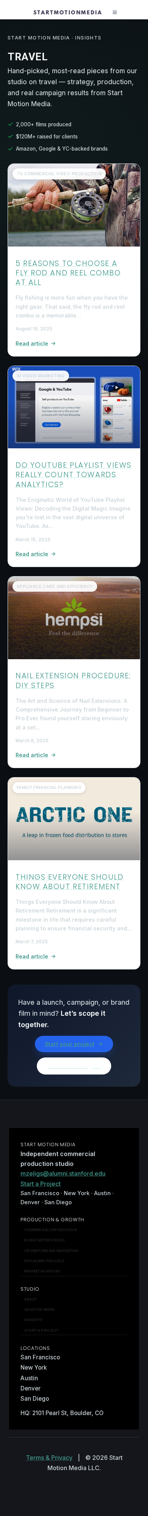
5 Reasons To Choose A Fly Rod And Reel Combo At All (68, 273)
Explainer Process (44, 1261)
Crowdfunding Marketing (51, 1251)
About (30, 1299)
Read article (32, 343)
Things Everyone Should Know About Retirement (69, 882)
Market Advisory (42, 1271)
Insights (33, 1320)
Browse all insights (74, 1066)
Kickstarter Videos (44, 1240)
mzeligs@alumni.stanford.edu (62, 1173)
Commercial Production (50, 1230)
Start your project (69, 1044)
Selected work (39, 1309)
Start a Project (40, 1184)
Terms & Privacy (49, 1457)
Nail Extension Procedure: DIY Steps (73, 680)
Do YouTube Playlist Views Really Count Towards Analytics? (74, 475)
